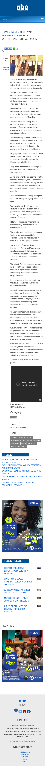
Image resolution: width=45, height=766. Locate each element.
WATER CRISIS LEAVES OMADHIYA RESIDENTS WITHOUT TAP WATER (18, 582)
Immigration (15, 443)
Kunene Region (16, 440)
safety (23, 443)
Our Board (24, 757)
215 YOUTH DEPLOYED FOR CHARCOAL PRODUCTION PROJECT (15, 609)
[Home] (22, 7)
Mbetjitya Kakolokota (19, 446)
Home (5, 32)
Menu (5, 19)
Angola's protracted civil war (21, 437)
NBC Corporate (25, 752)
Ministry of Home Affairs (31, 440)
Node (14, 32)
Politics (14, 417)
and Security (32, 443)
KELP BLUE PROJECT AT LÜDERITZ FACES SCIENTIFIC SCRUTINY (16, 571)
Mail (24, 761)
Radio (25, 759)
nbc (22, 701)
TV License (24, 754)
